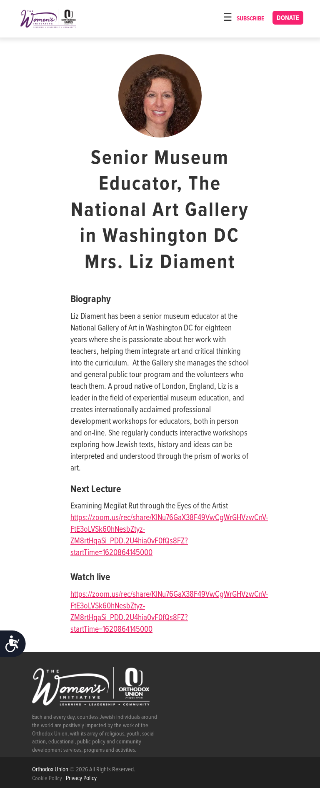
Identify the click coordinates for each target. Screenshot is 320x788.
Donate (288, 18)
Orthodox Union (51, 769)
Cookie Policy (47, 778)
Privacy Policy (81, 778)
